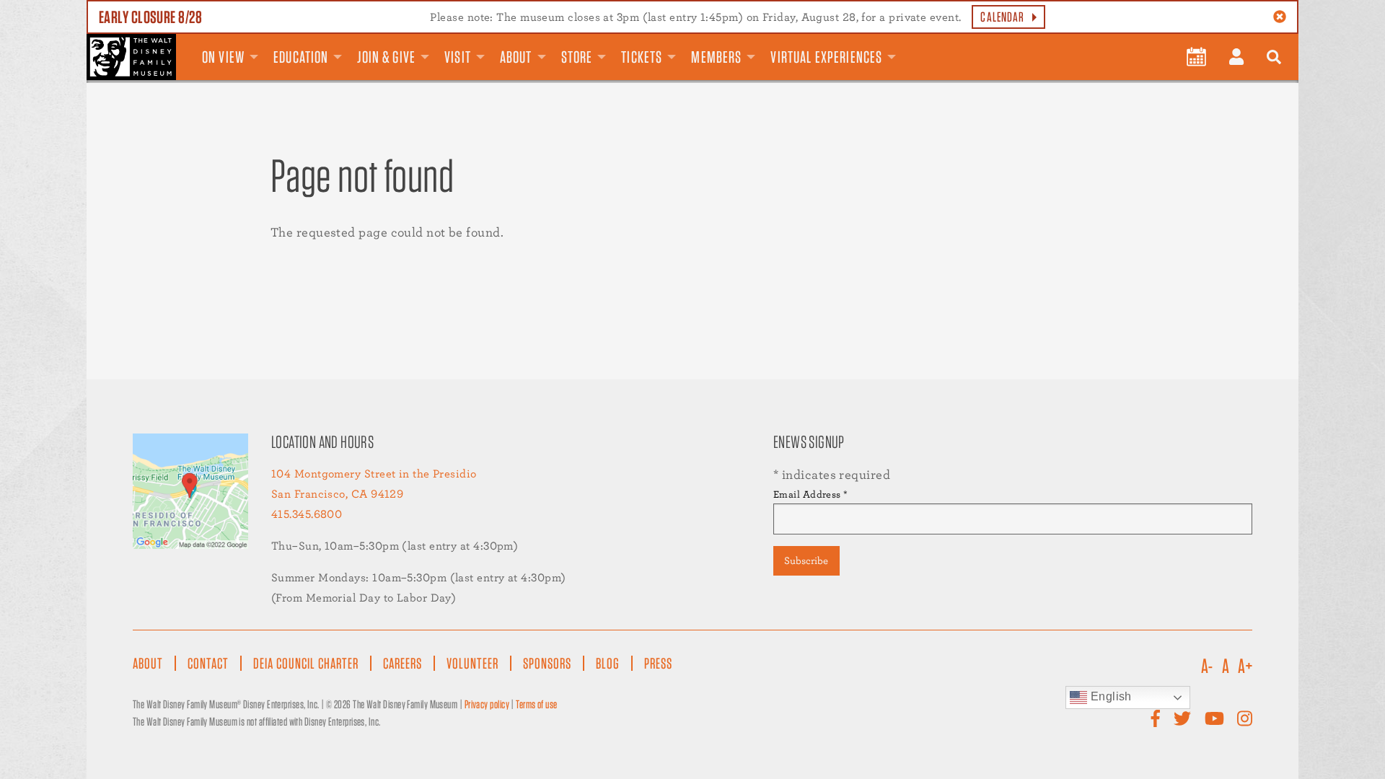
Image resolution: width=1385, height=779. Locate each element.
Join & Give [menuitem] (386, 57)
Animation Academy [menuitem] (907, 45)
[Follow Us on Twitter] (1182, 718)
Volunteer (472, 663)
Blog (608, 663)
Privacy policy (487, 704)
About (148, 663)
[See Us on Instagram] (1244, 718)
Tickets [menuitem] (641, 57)
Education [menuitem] (300, 57)
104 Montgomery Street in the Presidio (374, 473)
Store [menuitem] (577, 57)
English (1109, 696)
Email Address (810, 494)
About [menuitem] (516, 57)
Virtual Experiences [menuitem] (826, 57)
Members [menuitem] (716, 57)
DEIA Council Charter (306, 663)
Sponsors (547, 663)
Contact (208, 663)
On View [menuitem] (223, 57)
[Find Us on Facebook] (1156, 718)
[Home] (131, 57)
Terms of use (536, 704)
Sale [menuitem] (924, 45)
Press (658, 663)
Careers (402, 663)
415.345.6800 (306, 514)
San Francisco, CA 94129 (337, 494)
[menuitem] (1196, 57)
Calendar (1002, 17)
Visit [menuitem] (457, 57)
